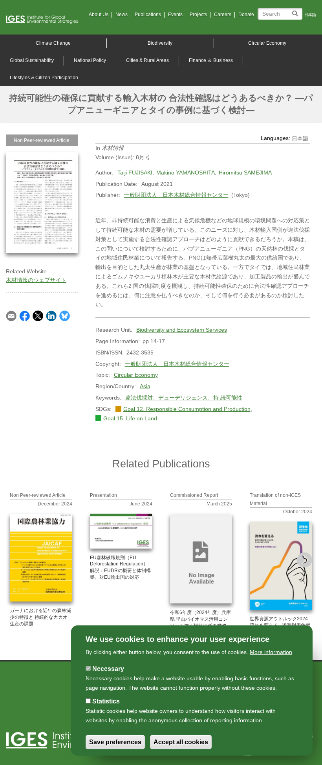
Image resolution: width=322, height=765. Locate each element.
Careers (222, 14)
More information (271, 652)
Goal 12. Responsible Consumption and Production (187, 409)
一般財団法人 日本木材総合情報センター (176, 195)
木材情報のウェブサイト (36, 280)
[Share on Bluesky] (64, 315)
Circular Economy (267, 43)
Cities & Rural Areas (147, 60)
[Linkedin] (51, 315)
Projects (198, 14)
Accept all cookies (181, 742)
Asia (145, 386)
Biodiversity (160, 43)
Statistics (106, 701)
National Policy (90, 60)
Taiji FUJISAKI (134, 172)
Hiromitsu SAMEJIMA (245, 172)
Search (296, 10)
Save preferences (115, 742)
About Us (98, 14)
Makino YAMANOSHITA (185, 172)
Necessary (108, 668)
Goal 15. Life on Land (130, 418)
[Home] (45, 19)
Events (175, 14)
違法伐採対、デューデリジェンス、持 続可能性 (183, 397)
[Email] (11, 315)
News (121, 14)
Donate (246, 14)
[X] (38, 315)
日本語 (310, 15)
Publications (148, 14)
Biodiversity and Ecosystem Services (181, 330)
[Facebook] (24, 315)
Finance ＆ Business (211, 60)
